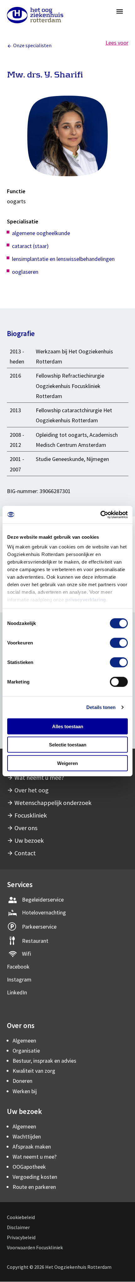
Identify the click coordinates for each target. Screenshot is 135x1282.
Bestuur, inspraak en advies (44, 1060)
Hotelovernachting (44, 912)
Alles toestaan (67, 726)
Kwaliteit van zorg (34, 1070)
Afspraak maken (32, 1146)
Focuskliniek (30, 815)
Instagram (19, 979)
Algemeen (24, 1040)
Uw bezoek (29, 840)
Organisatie (26, 1050)
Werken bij (25, 1091)
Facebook (18, 966)
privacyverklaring (85, 599)
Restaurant (35, 940)
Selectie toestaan (67, 744)
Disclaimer (18, 1227)
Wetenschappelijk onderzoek (52, 803)
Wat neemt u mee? (39, 777)
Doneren (22, 1080)
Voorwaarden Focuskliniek (35, 1247)
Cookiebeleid (21, 1217)
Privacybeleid (21, 1237)
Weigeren (67, 763)
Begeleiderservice (43, 899)
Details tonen (101, 707)
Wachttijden (27, 1136)
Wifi (26, 953)
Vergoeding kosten (35, 1176)
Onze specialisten (32, 45)
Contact (25, 853)
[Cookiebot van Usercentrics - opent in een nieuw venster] (100, 515)
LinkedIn (17, 992)
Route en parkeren (34, 1186)
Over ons (25, 828)
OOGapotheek (29, 1166)
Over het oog (31, 790)
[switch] (119, 643)
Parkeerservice (39, 926)
